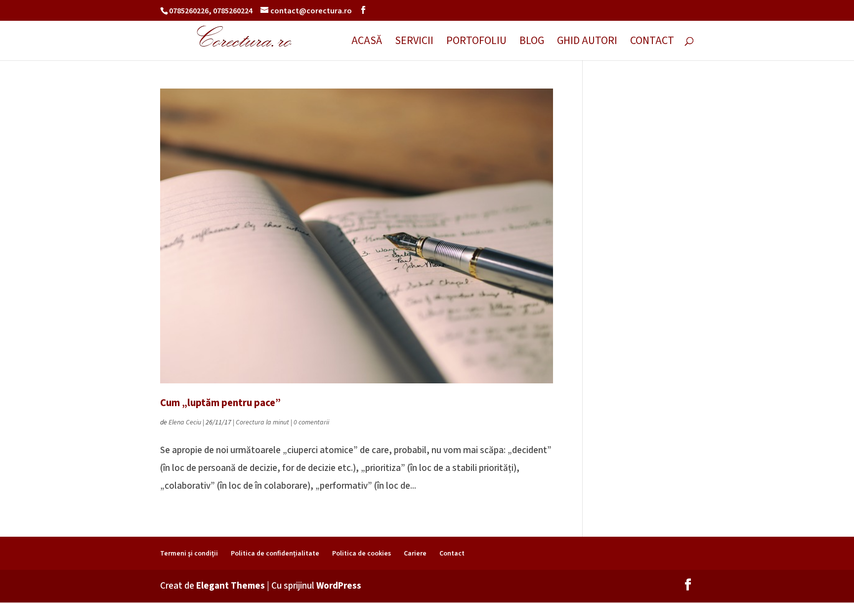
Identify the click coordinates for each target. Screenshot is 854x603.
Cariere (415, 553)
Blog (531, 42)
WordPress (338, 586)
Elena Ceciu (185, 422)
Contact (652, 42)
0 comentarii (311, 422)
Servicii (414, 42)
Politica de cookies (361, 553)
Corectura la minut (262, 422)
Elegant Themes (230, 586)
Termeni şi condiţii (189, 553)
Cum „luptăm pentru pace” (220, 403)
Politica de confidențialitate (275, 553)
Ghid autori (587, 42)
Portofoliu (476, 42)
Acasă (366, 42)
